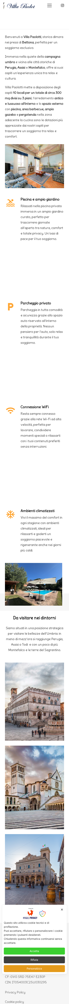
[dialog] (34, 939)
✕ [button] (62, 909)
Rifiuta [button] (34, 959)
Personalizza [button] (34, 968)
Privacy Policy (15, 992)
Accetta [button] (34, 951)
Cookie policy (14, 1002)
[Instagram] (62, 5)
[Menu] (49, 5)
